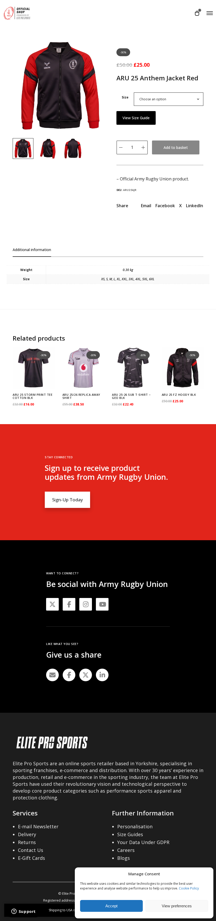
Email (146, 206)
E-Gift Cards (31, 858)
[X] (85, 675)
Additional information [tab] (32, 249)
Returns (27, 842)
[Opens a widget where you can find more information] (23, 911)
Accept (111, 906)
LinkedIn (194, 206)
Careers (126, 850)
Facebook (165, 206)
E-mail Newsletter (38, 826)
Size (125, 97)
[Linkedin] (102, 675)
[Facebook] (69, 675)
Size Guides (130, 834)
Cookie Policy (189, 888)
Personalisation (135, 826)
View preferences (177, 906)
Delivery (27, 834)
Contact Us (30, 850)
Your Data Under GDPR (143, 842)
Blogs (123, 858)
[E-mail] (52, 675)
